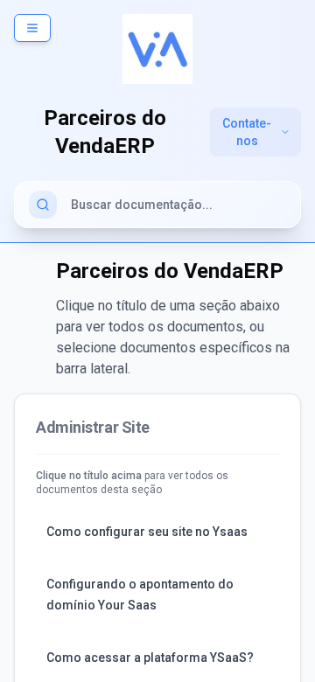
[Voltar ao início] (157, 49)
